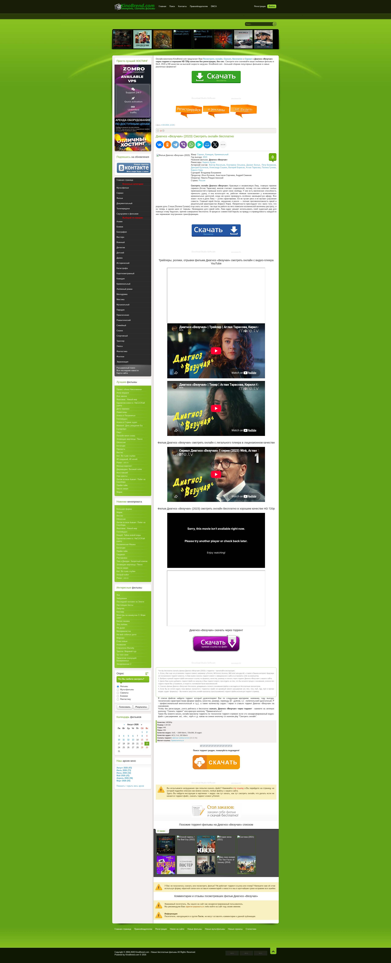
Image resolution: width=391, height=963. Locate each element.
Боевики (124, 696)
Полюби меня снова (126, 436)
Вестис (120, 452)
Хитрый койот (123, 575)
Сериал (200, 154)
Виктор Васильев (217, 165)
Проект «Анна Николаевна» (129, 389)
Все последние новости (128, 370)
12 (128, 740)
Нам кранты (122, 476)
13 (133, 740)
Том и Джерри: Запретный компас (132, 561)
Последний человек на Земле (130, 602)
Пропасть (121, 449)
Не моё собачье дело (126, 634)
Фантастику (125, 699)
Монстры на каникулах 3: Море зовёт (131, 616)
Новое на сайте (177, 929)
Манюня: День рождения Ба (130, 425)
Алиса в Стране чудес (127, 422)
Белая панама (123, 621)
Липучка (120, 608)
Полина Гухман (269, 167)
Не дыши (121, 628)
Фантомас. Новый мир (127, 399)
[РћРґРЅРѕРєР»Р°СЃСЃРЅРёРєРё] (167, 144)
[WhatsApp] (191, 144)
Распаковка (122, 558)
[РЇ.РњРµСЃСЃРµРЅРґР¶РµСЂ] (199, 144)
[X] (215, 144)
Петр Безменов (269, 165)
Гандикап (121, 554)
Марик (119, 492)
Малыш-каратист (124, 466)
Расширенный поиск (126, 368)
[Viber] (183, 144)
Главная (162, 6)
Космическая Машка (126, 544)
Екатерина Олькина (236, 165)
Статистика (251, 929)
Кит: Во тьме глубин (126, 456)
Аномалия (121, 644)
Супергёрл (121, 429)
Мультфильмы (127, 689)
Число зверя (122, 489)
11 (124, 740)
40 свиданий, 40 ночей (127, 459)
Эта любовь (122, 624)
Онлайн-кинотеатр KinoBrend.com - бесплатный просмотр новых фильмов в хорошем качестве (135, 7)
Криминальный (221, 154)
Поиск (172, 6)
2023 (205, 157)
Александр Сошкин (218, 167)
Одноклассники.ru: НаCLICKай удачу (131, 404)
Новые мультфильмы (215, 929)
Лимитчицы (122, 412)
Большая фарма (124, 509)
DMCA (214, 6)
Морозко (120, 638)
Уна (118, 595)
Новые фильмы (194, 929)
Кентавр (120, 612)
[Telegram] (175, 144)
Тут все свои (122, 655)
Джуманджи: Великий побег (129, 469)
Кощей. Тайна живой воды (129, 535)
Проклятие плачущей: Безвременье (127, 659)
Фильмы (124, 686)
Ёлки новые (122, 641)
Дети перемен (123, 409)
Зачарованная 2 (124, 664)
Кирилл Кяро (197, 170)
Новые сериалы (235, 929)
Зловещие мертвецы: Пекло (130, 439)
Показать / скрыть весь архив (130, 786)
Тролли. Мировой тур (126, 651)
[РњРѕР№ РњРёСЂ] (207, 144)
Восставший (122, 472)
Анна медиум (123, 393)
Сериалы (124, 693)
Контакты (182, 6)
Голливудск (122, 419)
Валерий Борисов (236, 167)
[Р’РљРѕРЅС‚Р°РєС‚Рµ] (159, 144)
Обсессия (121, 442)
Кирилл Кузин (209, 162)
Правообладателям (199, 6)
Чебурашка (122, 598)
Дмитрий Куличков (199, 167)
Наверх (273, 951)
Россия (202, 180)
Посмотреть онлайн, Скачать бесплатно (223, 59)
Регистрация (260, 6)
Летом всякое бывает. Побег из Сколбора (131, 480)
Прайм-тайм (122, 485)
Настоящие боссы (125, 605)
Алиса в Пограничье (126, 415)
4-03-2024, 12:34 (167, 125)
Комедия (209, 154)
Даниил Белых (253, 165)
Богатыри (121, 446)
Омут (119, 432)
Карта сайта (122, 373)
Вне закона (122, 396)
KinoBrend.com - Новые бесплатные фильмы (156, 952)
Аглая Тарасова (253, 167)
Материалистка (124, 631)
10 (119, 740)
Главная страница (123, 929)
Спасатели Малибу (125, 648)
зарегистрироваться (195, 906)
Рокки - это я (122, 462)
